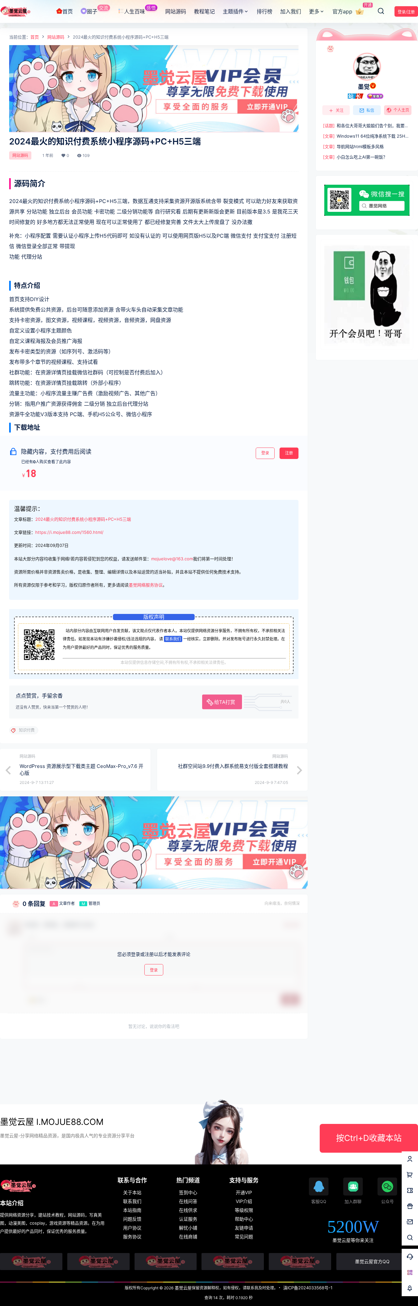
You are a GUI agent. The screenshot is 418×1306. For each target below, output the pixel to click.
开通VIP (244, 1192)
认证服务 (188, 1219)
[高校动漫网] (98, 1261)
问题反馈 (132, 1219)
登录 (265, 452)
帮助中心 (244, 1219)
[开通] (359, 12)
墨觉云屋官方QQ (372, 1261)
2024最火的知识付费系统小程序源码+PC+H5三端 (83, 519)
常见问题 (244, 1236)
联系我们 (173, 638)
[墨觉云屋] (232, 1261)
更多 (314, 11)
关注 (340, 110)
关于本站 (132, 1192)
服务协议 (132, 1236)
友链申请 (244, 1227)
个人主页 (401, 110)
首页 (34, 37)
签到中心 (188, 1192)
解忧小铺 (188, 1227)
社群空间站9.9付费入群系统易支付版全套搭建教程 (233, 766)
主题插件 (233, 11)
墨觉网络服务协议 (146, 584)
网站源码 (55, 37)
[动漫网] (31, 1261)
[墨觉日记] (300, 1261)
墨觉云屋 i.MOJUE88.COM (52, 1122)
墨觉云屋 (182, 1287)
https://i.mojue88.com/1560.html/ (69, 532)
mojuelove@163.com (172, 558)
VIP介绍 (244, 1201)
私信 (370, 110)
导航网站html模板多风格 (353, 146)
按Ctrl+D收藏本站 (369, 1138)
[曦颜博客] (166, 1261)
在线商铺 (188, 1236)
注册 (289, 452)
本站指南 (132, 1210)
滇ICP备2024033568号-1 (307, 1287)
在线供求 (188, 1210)
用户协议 (132, 1227)
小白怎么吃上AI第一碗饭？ (355, 157)
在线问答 (188, 1201)
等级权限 (244, 1210)
